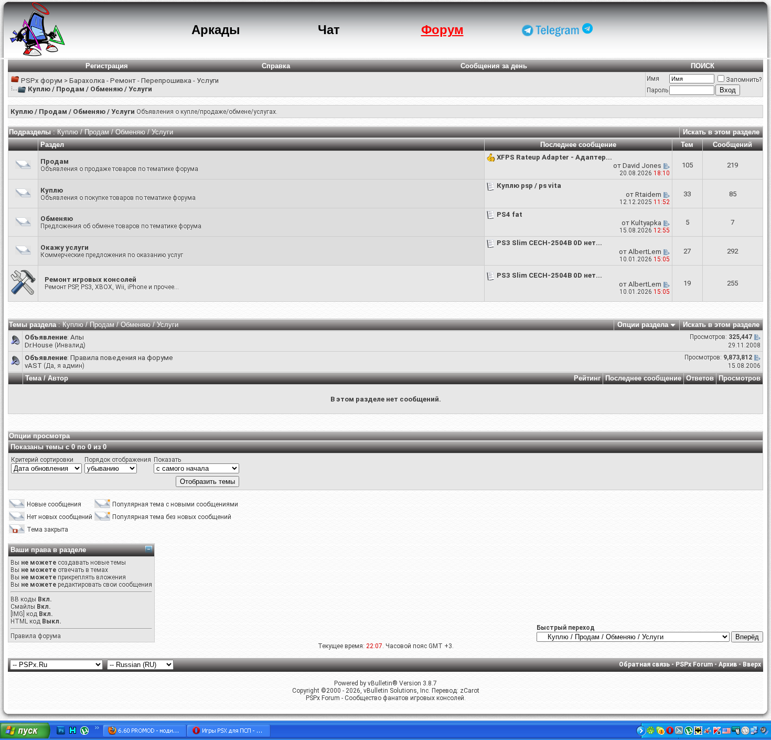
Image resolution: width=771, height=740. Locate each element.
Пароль (657, 90)
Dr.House (39, 345)
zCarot (469, 690)
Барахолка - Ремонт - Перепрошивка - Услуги (144, 80)
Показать (167, 459)
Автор (58, 378)
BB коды (23, 599)
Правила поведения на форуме (121, 358)
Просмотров (740, 378)
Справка (276, 66)
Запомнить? (744, 79)
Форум (442, 30)
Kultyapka (646, 223)
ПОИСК (702, 66)
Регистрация (106, 66)
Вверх (752, 664)
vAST (33, 365)
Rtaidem (648, 194)
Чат (329, 30)
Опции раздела (642, 325)
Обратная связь (644, 664)
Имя (653, 78)
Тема (33, 378)
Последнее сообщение (643, 378)
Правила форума (35, 636)
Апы (77, 337)
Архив (728, 664)
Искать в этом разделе (721, 132)
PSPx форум (41, 80)
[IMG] (17, 614)
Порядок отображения (117, 459)
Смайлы (22, 606)
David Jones (642, 166)
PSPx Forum (694, 664)
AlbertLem (644, 252)
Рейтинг (587, 378)
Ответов (700, 378)
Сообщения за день (494, 66)
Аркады (215, 30)
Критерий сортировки (42, 459)
